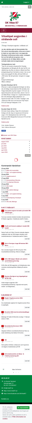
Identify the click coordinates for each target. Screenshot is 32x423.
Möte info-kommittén (12, 170)
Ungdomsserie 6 (11, 176)
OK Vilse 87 (11, 22)
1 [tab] (13, 372)
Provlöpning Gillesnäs (12, 182)
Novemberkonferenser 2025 (13, 326)
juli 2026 (3, 144)
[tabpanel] (16, 369)
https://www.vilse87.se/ (11, 391)
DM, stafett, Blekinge (12, 190)
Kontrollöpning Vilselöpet (13, 198)
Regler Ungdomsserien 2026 (14, 298)
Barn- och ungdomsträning (13, 172)
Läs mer (27, 221)
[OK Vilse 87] (15, 16)
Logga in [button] (26, 2)
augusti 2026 (5, 141)
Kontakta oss (5, 399)
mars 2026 (4, 152)
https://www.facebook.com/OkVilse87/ (15, 393)
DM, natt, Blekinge (11, 201)
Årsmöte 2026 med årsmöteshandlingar (17, 312)
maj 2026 (4, 148)
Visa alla (28, 155)
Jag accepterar (23, 407)
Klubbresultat (5, 106)
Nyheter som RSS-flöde (9, 135)
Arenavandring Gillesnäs (13, 180)
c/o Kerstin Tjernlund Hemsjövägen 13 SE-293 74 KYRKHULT (10, 383)
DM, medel (9, 186)
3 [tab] (18, 372)
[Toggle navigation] (3, 30)
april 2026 (4, 150)
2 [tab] (16, 372)
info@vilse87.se (8, 388)
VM (6, 340)
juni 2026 (4, 146)
